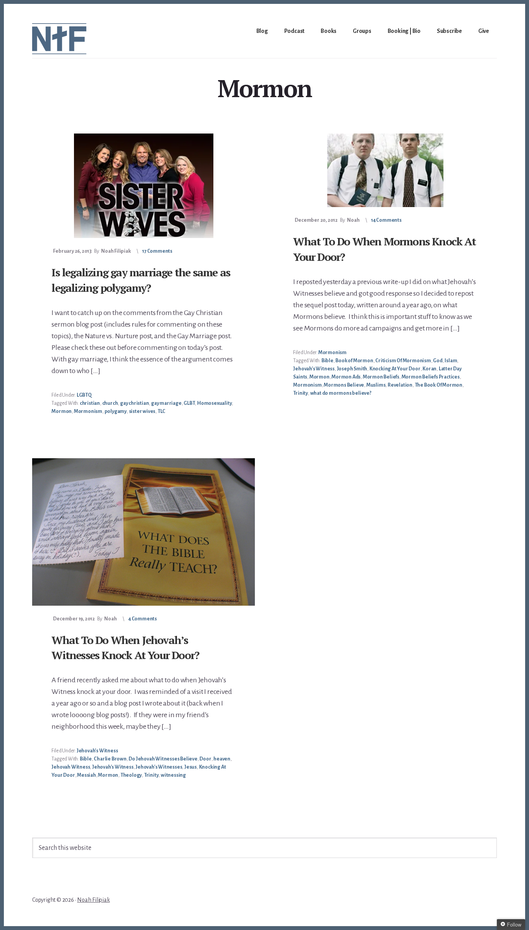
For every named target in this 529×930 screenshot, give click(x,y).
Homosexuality (214, 403)
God (437, 360)
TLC (161, 411)
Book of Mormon (354, 360)
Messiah (86, 775)
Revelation (400, 385)
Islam (451, 360)
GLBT (189, 403)
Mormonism (88, 411)
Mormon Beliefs (381, 377)
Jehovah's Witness (314, 369)
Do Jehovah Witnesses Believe (163, 759)
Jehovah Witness (71, 767)
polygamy (116, 411)
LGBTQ (84, 395)
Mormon (62, 411)
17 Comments (157, 251)
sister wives (142, 411)
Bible (327, 360)
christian (90, 403)
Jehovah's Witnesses (159, 767)
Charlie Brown (110, 759)
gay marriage (166, 403)
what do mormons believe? (340, 393)
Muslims (376, 385)
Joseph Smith (352, 369)
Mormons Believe (344, 385)
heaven (221, 759)
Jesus (190, 767)
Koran (429, 369)
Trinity (300, 393)
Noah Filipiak (93, 900)
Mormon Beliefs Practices (431, 377)
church (110, 403)
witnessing (173, 775)
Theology (131, 775)
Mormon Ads (346, 377)
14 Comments (386, 220)
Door (205, 759)
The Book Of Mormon (438, 385)
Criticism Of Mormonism (403, 360)
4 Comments (142, 619)
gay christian (134, 403)
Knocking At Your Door (395, 369)
